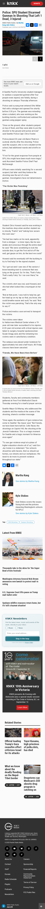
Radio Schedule (11, 879)
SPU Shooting (13, 522)
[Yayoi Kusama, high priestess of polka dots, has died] (32, 732)
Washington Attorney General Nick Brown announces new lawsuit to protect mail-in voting (20, 581)
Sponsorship (28, 864)
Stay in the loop (22, 639)
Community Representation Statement (29, 876)
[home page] (12, 4)
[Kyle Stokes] (7, 499)
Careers (27, 859)
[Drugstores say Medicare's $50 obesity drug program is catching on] (32, 769)
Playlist (7, 884)
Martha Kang (22, 475)
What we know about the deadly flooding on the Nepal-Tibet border (13, 772)
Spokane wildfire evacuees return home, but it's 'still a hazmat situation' (21, 604)
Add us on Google (32, 84)
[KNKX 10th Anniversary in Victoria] (22, 666)
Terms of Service (30, 882)
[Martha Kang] (7, 479)
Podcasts (8, 889)
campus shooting (27, 522)
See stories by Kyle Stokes (27, 513)
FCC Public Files (29, 892)
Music (11, 628)
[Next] (40, 59)
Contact (8, 864)
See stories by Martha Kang (27, 481)
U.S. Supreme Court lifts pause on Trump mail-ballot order (20, 593)
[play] (3, 906)
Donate (37, 3)
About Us (8, 859)
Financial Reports (30, 869)
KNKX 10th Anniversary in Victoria (22, 688)
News (20, 628)
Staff (7, 869)
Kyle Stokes (11, 25)
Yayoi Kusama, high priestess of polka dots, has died (31, 746)
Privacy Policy (29, 642)
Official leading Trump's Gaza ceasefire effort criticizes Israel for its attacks (13, 747)
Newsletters (9, 894)
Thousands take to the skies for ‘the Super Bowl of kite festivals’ (20, 569)
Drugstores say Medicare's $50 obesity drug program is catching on (32, 783)
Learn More (22, 707)
